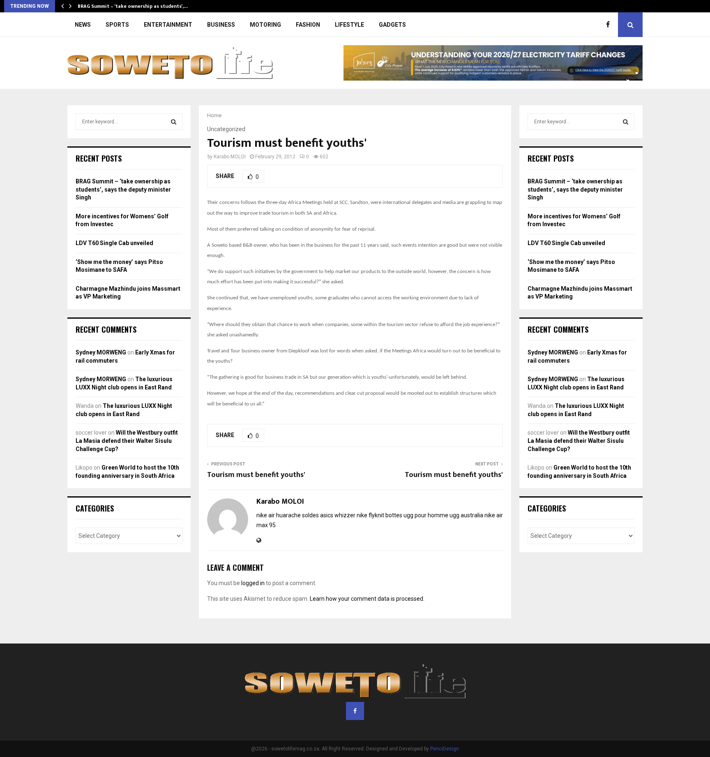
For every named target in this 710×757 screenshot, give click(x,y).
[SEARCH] (173, 121)
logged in (253, 583)
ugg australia (466, 515)
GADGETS (392, 24)
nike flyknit (370, 515)
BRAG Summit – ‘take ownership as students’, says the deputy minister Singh (123, 189)
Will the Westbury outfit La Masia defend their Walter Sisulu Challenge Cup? (127, 440)
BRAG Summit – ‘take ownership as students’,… (133, 6)
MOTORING (265, 24)
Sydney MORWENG (101, 352)
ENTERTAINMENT (168, 24)
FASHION (308, 24)
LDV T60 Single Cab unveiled (114, 243)
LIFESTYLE (349, 24)
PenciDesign (444, 749)
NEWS (83, 24)
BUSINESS (221, 24)
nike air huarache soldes (287, 515)
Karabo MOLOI (230, 157)
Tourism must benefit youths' (256, 475)
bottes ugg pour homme (416, 515)
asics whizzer (337, 515)
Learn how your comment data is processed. (367, 598)
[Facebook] (610, 25)
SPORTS (117, 24)
